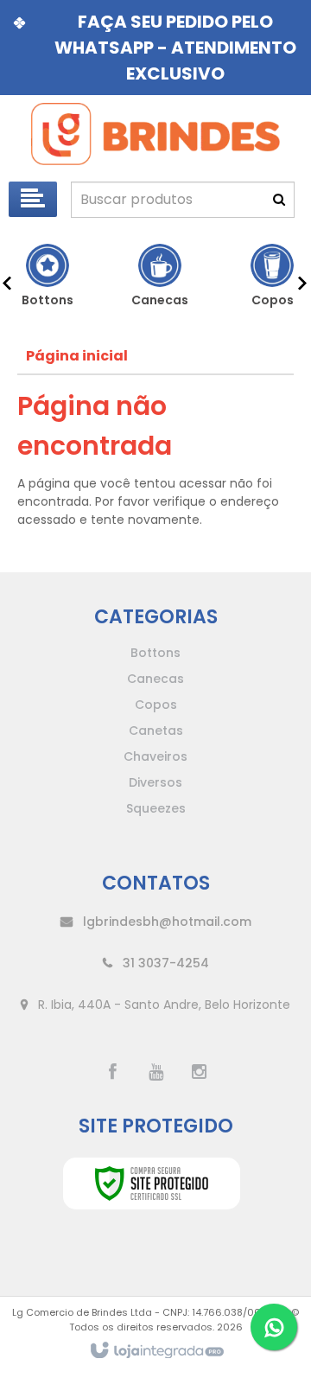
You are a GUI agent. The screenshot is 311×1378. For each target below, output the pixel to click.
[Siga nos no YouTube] (155, 1072)
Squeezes (156, 808)
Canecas (155, 678)
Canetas (156, 730)
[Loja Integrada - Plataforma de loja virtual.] (156, 1351)
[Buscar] (279, 200)
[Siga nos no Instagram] (198, 1072)
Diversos (155, 782)
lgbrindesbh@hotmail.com (165, 921)
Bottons (155, 652)
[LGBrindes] (155, 134)
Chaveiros (155, 756)
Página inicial (77, 356)
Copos (156, 704)
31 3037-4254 (164, 963)
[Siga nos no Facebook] (112, 1072)
